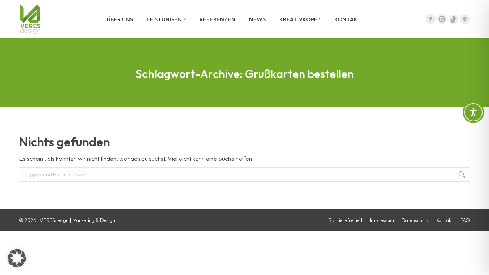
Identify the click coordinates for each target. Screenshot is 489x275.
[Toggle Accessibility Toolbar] (473, 112)
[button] (17, 258)
